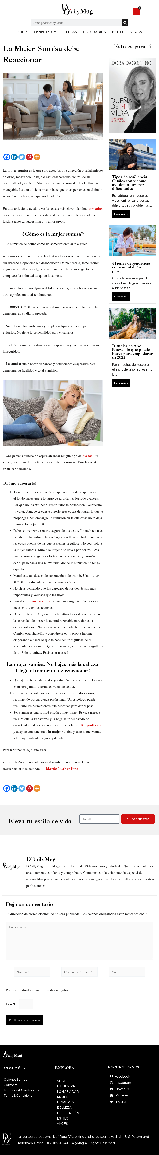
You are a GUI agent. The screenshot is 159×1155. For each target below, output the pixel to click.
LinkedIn (122, 1089)
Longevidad (68, 1092)
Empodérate (91, 725)
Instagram (123, 1083)
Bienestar (66, 1086)
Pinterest (122, 1095)
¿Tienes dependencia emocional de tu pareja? (131, 267)
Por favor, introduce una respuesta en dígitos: (37, 989)
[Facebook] (6, 157)
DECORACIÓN (94, 32)
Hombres (65, 1102)
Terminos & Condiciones (21, 1090)
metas (87, 456)
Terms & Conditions (18, 1095)
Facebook (122, 1076)
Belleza (64, 1107)
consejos (95, 209)
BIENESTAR (42, 32)
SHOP (22, 32)
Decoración (68, 1113)
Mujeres (65, 1097)
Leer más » (121, 213)
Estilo (63, 1118)
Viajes (62, 1124)
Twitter (121, 1102)
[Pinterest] (29, 157)
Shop (62, 1081)
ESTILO (118, 32)
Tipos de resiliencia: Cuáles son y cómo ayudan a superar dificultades (130, 183)
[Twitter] (21, 157)
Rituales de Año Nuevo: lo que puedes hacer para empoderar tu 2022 (132, 351)
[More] (37, 157)
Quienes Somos (15, 1079)
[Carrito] (136, 11)
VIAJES (136, 32)
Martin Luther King (62, 769)
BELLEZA (69, 32)
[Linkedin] (14, 157)
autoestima (41, 601)
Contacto (11, 1085)
